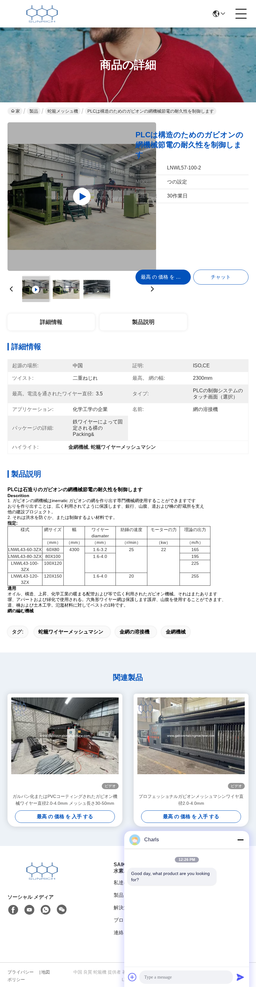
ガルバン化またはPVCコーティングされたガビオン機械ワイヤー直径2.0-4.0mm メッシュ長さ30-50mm (64, 800)
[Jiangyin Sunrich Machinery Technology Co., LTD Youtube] (29, 910)
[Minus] (240, 839)
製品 (33, 111)
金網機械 (176, 631)
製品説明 (143, 322)
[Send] (240, 977)
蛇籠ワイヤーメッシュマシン (70, 631)
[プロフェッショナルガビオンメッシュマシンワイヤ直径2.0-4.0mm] (191, 743)
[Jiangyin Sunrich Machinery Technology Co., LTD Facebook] (13, 910)
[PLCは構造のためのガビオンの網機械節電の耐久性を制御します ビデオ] (81, 196)
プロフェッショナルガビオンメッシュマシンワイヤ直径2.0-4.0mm (191, 800)
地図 (45, 972)
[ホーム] (41, 878)
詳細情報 (51, 322)
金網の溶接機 (135, 631)
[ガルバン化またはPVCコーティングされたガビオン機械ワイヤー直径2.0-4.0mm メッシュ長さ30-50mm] (65, 743)
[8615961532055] (45, 910)
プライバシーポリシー (20, 976)
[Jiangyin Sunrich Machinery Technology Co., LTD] (41, 13)
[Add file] (132, 977)
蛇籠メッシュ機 (62, 111)
